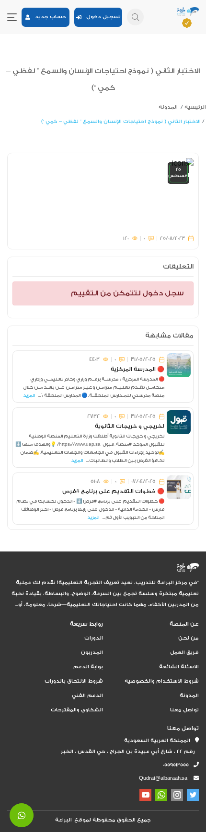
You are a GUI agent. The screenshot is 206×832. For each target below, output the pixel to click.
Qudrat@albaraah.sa (163, 778)
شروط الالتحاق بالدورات (74, 681)
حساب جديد (48, 17)
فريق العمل (184, 652)
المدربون (92, 652)
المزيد (29, 395)
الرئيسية (195, 107)
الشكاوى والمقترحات (77, 710)
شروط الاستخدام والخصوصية (162, 681)
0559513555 (178, 765)
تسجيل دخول (101, 17)
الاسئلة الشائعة (179, 667)
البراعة (63, 820)
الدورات (93, 638)
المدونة (168, 107)
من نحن (188, 638)
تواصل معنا (184, 710)
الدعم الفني (87, 695)
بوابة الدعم (88, 667)
